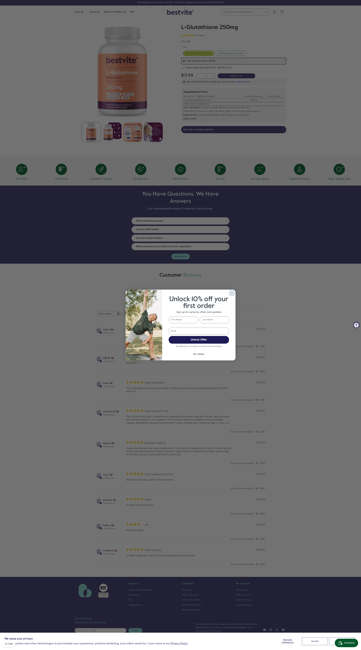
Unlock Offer (199, 339)
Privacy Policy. (179, 643)
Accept (314, 641)
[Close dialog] (231, 293)
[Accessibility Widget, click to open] (356, 325)
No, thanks (198, 354)
